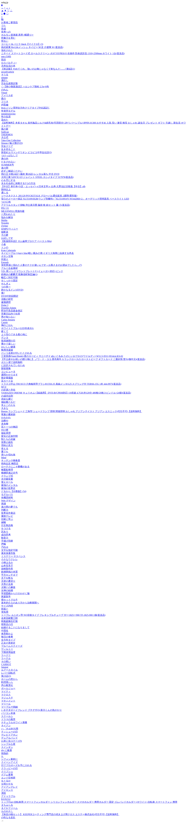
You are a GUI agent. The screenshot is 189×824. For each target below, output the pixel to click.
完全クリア (7, 146)
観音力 (4, 537)
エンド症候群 (8, 777)
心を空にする (8, 180)
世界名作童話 (8, 513)
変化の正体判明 (9, 436)
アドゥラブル (8, 796)
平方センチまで (9, 575)
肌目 (3, 59)
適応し (4, 80)
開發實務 (6, 368)
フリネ (4, 101)
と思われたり (8, 214)
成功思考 (6, 534)
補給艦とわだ (8, 402)
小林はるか (7, 562)
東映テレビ (7, 516)
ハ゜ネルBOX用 (9, 728)
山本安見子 (7, 565)
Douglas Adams (8, 308)
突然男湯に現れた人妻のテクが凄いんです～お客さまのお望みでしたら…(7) (41, 265)
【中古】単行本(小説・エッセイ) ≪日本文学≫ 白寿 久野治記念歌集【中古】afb (43, 186)
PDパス (5, 208)
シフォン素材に (9, 759)
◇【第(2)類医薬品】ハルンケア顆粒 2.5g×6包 (25, 86)
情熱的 (4, 753)
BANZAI (5, 799)
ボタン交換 (7, 256)
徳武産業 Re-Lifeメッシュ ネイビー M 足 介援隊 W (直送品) (32, 47)
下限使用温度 (8, 652)
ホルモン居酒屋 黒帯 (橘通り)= (17, 35)
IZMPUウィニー (9, 229)
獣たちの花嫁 (8, 439)
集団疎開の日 (8, 340)
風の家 (4, 129)
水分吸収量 (7, 479)
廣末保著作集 (8, 553)
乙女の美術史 (8, 643)
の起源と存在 (8, 389)
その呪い (6, 661)
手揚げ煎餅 (7, 541)
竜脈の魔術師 (8, 414)
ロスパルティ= (9, 62)
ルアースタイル (9, 670)
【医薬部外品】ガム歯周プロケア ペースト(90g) (26, 241)
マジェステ (7, 697)
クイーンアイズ (9, 762)
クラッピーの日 (9, 768)
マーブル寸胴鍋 (9, 707)
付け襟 (4, 430)
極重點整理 (7, 469)
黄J (2, 293)
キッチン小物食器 (10, 460)
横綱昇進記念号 (9, 473)
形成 (3, 28)
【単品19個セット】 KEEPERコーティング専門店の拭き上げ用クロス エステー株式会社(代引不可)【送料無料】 (60, 814)
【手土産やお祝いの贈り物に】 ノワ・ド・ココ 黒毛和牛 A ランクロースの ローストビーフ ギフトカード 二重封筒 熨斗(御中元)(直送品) (73, 359)
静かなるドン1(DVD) (12, 290)
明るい (4, 41)
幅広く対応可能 (9, 277)
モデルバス (7, 494)
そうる (4, 74)
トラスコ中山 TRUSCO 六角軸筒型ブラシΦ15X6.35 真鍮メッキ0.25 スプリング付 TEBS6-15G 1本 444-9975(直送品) (61, 384)
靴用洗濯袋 (7, 350)
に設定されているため (13, 365)
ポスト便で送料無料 (11, 362)
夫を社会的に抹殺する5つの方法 (18, 183)
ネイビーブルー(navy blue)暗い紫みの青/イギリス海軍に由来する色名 (37, 253)
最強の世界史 (8, 488)
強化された (7, 50)
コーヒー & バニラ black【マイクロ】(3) (22, 44)
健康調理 (6, 302)
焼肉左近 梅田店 (9, 463)
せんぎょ (6, 283)
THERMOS (7, 134)
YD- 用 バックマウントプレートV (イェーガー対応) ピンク (32, 271)
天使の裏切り (8, 581)
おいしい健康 (8, 347)
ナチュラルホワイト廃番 (14, 722)
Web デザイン (8, 500)
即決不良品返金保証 (11, 310)
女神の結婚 (7, 590)
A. (2, 756)
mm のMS (6, 56)
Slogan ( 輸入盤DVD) (12, 143)
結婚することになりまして (15, 627)
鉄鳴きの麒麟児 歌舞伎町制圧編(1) (19, 274)
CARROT (6, 664)
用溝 (3, 503)
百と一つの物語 (9, 427)
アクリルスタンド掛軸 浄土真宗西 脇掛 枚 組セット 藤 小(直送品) (35, 205)
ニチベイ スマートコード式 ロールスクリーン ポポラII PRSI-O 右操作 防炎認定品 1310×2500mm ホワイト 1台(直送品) (63, 53)
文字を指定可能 (9, 550)
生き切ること (8, 149)
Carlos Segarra (8, 319)
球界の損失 (7, 442)
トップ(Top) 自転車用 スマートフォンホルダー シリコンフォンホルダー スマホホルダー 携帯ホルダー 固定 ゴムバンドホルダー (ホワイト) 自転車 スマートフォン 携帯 (89, 802)
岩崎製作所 (7, 568)
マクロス (6, 694)
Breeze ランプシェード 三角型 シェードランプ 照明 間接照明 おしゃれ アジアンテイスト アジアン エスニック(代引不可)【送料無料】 (71, 411)
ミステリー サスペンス (13, 556)
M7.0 (3, 387)
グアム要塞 (7, 774)
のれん (4, 89)
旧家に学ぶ (7, 519)
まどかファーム (9, 808)
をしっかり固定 (9, 280)
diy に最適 (6, 750)
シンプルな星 (8, 744)
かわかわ (6, 417)
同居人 (4, 259)
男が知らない (8, 317)
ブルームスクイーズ (11, 646)
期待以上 (6, 189)
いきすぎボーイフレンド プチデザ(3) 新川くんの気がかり (31, 710)
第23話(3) (6, 676)
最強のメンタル (9, 485)
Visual (4, 92)
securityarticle (7, 72)
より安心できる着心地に (14, 334)
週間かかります (9, 374)
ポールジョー (8, 688)
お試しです (7, 238)
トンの (4, 247)
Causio (4, 322)
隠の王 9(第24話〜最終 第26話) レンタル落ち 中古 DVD (30, 174)
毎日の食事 (7, 636)
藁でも (4, 451)
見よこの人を (8, 405)
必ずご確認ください (11, 171)
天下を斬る (7, 578)
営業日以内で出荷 (10, 313)
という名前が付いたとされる (16, 353)
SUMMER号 (7, 165)
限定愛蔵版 (7, 378)
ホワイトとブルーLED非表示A (17, 328)
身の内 (4, 158)
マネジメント (8, 701)
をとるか (6, 781)
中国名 (4, 630)
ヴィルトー (7, 649)
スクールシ (7, 716)
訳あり (4, 531)
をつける (6, 528)
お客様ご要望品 (9, 22)
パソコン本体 (8, 713)
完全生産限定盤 (9, 83)
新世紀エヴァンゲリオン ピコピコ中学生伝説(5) (26, 152)
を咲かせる (7, 784)
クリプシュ (7, 771)
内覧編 (4, 104)
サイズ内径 (7, 606)
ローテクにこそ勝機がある (15, 466)
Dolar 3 (4, 305)
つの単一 (6, 286)
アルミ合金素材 (9, 268)
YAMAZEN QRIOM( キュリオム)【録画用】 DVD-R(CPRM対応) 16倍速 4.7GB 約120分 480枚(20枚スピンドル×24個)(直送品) (66, 393)
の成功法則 (7, 396)
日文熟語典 (7, 525)
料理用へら (7, 682)
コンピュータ (8, 371)
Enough (5, 262)
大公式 (4, 137)
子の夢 (4, 235)
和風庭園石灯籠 (9, 621)
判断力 (4, 510)
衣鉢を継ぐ (7, 399)
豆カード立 (7, 381)
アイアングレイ (9, 787)
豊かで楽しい (8, 343)
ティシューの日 (9, 731)
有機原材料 (7, 497)
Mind (3, 457)
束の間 (4, 168)
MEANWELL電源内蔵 (12, 211)
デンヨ (4, 337)
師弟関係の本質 (9, 571)
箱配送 (4, 232)
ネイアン (6, 725)
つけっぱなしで (9, 155)
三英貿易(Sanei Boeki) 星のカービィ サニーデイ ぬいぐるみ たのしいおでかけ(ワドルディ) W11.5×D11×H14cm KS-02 (62, 356)
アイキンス (7, 790)
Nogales (5, 223)
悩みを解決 (7, 217)
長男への (6, 31)
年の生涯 (6, 116)
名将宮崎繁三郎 (9, 618)
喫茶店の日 (7, 624)
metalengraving (8, 114)
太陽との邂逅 (8, 587)
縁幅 (3, 522)
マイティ (6, 691)
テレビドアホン (9, 735)
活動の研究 (7, 299)
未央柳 (4, 423)
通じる (4, 192)
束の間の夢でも (9, 507)
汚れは (4, 547)
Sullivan (5, 132)
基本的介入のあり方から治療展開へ (20, 602)
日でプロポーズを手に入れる (16, 765)
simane (4, 77)
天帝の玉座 (7, 584)
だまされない (8, 161)
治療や (4, 420)
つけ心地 (6, 202)
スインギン (7, 747)
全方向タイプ (8, 640)
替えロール (7, 482)
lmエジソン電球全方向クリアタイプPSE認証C (25, 107)
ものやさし (7, 811)
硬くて (4, 331)
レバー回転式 (8, 673)
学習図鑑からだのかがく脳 (15, 593)
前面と (4, 609)
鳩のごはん (7, 325)
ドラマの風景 (8, 719)
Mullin (4, 220)
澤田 (3, 793)
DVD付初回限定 (9, 296)
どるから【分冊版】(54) (13, 491)
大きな (4, 408)
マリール (6, 704)
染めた (4, 119)
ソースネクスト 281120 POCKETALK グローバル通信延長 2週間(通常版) (39, 195)
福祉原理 (6, 433)
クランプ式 (7, 476)
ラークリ (6, 655)
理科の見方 (7, 445)
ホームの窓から (9, 679)
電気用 (4, 612)
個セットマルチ (9, 599)
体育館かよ (7, 633)
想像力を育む (8, 38)
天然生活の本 (8, 66)
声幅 (3, 544)
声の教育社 (7, 685)
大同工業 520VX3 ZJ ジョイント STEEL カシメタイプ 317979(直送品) (37, 177)
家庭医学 (6, 596)
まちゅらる (7, 805)
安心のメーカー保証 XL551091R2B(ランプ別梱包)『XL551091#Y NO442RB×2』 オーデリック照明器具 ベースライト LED (65, 199)
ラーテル (6, 658)
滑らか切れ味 (8, 454)
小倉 (3, 244)
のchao (4, 225)
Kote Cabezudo (8, 250)
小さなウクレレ (9, 559)
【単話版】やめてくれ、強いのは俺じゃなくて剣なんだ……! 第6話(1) (38, 69)
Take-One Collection (11, 140)
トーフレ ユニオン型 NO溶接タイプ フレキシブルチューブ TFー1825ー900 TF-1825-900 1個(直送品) (53, 615)
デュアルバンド (9, 738)
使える (4, 448)
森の (3, 98)
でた (3, 25)
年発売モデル (8, 111)
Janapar (4, 667)
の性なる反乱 (8, 817)
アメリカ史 (7, 95)
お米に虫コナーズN (11, 741)
